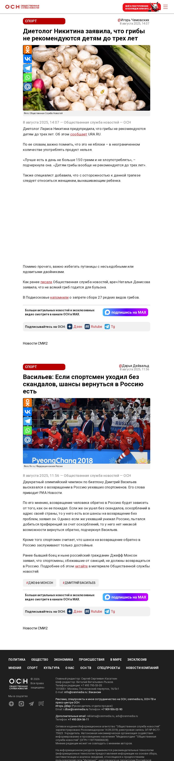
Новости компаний (142, 668)
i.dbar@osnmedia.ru (75, 709)
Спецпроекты (108, 668)
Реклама (36, 193)
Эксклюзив (137, 659)
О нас (69, 668)
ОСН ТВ (85, 668)
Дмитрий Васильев (80, 583)
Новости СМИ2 (35, 343)
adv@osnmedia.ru (127, 716)
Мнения (14, 668)
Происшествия (91, 659)
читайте (81, 566)
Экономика (63, 659)
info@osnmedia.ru (75, 692)
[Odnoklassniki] (27, 49)
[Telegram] (27, 68)
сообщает (78, 134)
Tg (113, 327)
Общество (39, 659)
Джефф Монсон (40, 583)
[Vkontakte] (27, 59)
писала (46, 282)
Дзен (77, 327)
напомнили (59, 297)
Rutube (96, 327)
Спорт (32, 668)
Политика (16, 659)
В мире (116, 659)
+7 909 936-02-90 (111, 709)
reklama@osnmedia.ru (100, 716)
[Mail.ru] (27, 87)
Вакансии (95, 692)
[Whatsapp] (27, 77)
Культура (51, 668)
